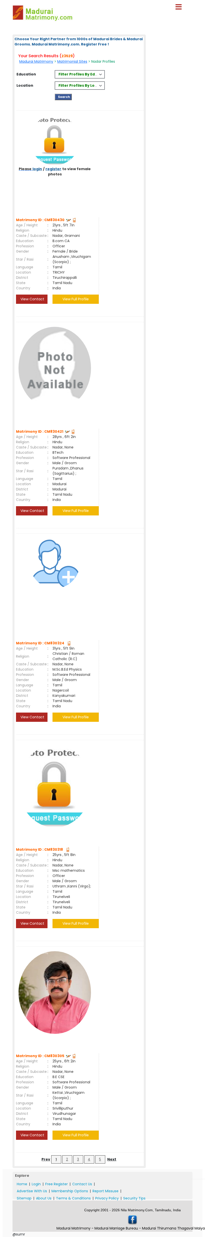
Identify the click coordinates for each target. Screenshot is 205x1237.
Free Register (56, 1184)
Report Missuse (105, 1191)
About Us (44, 1198)
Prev (46, 1159)
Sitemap (24, 1198)
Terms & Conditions (73, 1198)
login (37, 168)
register (53, 168)
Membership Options (70, 1191)
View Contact (32, 299)
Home (22, 1184)
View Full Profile (75, 299)
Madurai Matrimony (36, 61)
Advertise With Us (32, 1191)
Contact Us (82, 1184)
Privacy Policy (107, 1198)
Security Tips (134, 1198)
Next (111, 1159)
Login (36, 1184)
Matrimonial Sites (72, 61)
